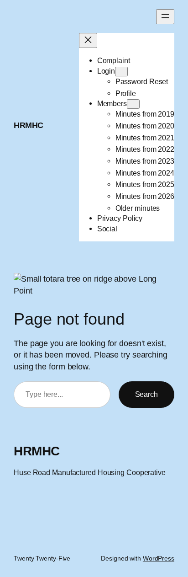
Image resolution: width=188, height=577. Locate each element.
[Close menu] (88, 40)
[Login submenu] (121, 71)
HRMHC (28, 125)
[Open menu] (165, 16)
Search (146, 394)
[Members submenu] (133, 104)
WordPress (158, 558)
